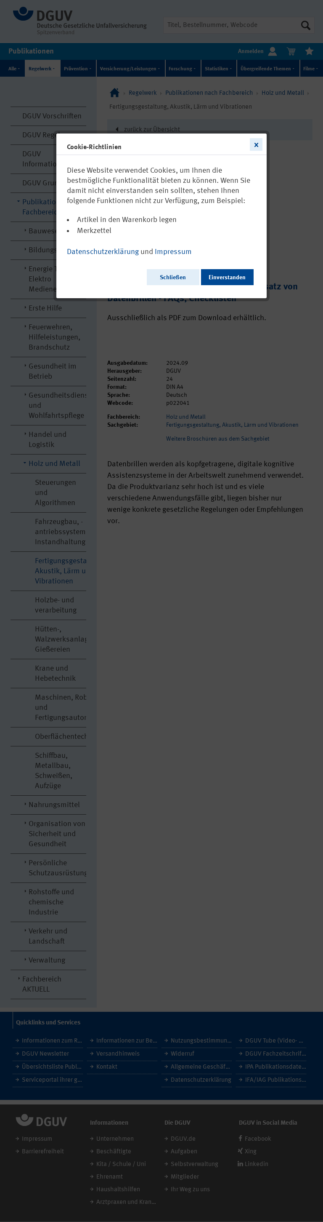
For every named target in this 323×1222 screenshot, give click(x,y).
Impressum (173, 252)
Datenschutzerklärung (103, 252)
